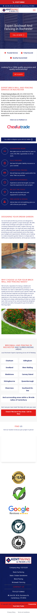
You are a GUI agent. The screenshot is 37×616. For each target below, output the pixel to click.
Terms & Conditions (24, 612)
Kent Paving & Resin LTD (11, 94)
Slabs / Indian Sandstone (18, 575)
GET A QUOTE (18, 74)
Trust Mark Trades (18, 606)
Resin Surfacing (18, 572)
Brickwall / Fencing (18, 582)
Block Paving (18, 579)
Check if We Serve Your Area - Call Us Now (18, 413)
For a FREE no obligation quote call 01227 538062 (17, 139)
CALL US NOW (17, 35)
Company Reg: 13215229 (19, 567)
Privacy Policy (11, 612)
